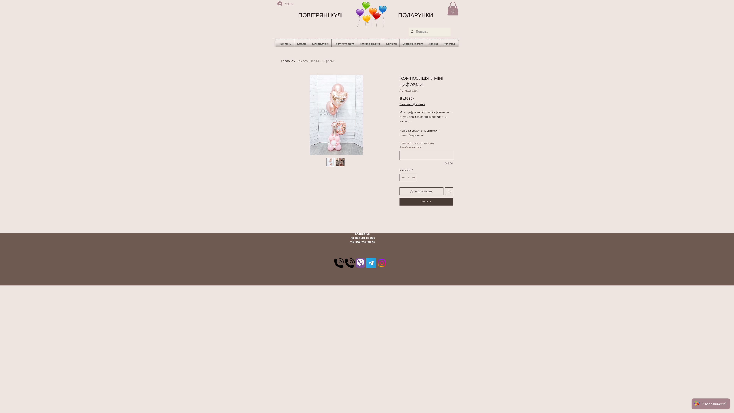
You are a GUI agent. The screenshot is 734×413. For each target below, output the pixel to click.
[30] (339, 263)
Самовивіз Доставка (412, 104)
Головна (287, 61)
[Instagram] (382, 263)
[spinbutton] (408, 177)
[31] (360, 263)
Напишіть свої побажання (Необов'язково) (416, 145)
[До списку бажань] (449, 191)
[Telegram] (371, 263)
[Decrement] (402, 177)
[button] (453, 8)
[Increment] (414, 177)
